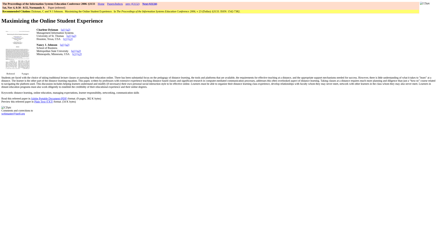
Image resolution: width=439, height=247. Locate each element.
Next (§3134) (149, 3)
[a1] (63, 29)
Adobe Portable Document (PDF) (49, 98)
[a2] (68, 29)
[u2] (74, 35)
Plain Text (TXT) (43, 101)
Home (101, 3)
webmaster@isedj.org (13, 113)
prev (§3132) (133, 3)
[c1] (65, 39)
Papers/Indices (115, 3)
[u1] (69, 35)
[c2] (70, 39)
